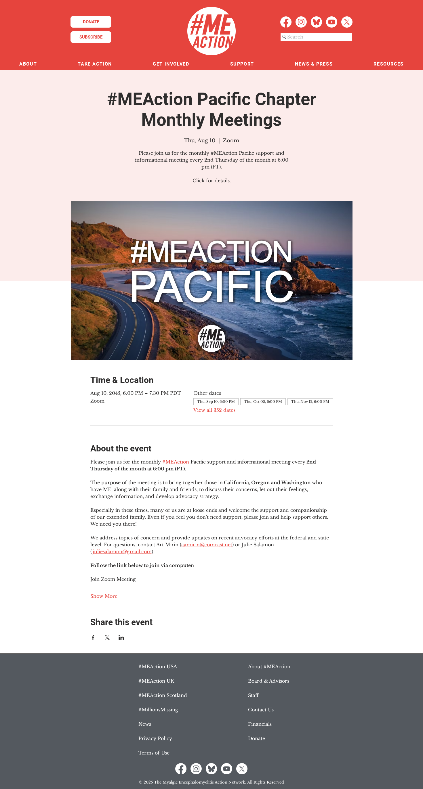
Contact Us (261, 710)
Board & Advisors (268, 681)
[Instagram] (301, 22)
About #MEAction (269, 666)
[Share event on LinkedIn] (121, 637)
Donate (256, 738)
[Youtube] (331, 22)
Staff (253, 695)
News (144, 724)
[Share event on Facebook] (93, 637)
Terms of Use (153, 753)
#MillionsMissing (158, 710)
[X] (346, 22)
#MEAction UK (156, 681)
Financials (260, 724)
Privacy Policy (155, 738)
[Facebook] (285, 22)
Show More (103, 596)
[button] (28, 64)
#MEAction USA (157, 666)
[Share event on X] (107, 637)
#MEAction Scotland (162, 695)
